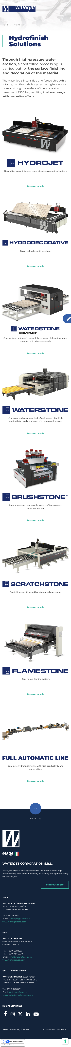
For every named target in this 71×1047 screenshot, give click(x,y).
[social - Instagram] (13, 1014)
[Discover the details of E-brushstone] (35, 468)
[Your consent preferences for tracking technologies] (65, 1041)
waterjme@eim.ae (18, 992)
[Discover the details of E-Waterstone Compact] (35, 301)
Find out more (55, 884)
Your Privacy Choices (16, 1041)
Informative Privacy (11, 1030)
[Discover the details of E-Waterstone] (35, 384)
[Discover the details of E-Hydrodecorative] (35, 217)
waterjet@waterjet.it (20, 918)
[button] (66, 9)
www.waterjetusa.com (13, 960)
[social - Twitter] (20, 1014)
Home (5, 25)
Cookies (25, 1030)
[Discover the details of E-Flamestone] (35, 642)
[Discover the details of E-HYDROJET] (35, 134)
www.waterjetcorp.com (14, 921)
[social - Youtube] (36, 1014)
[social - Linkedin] (28, 1014)
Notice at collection (8, 1045)
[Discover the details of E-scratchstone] (35, 555)
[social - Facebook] (5, 1013)
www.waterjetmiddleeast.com (17, 995)
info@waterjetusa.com (20, 957)
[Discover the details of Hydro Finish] (35, 728)
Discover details (35, 186)
